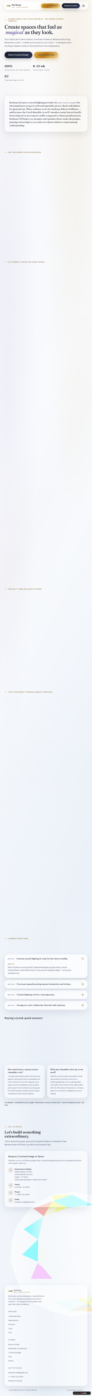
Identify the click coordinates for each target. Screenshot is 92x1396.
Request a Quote (70, 6)
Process (11, 1324)
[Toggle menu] (83, 5)
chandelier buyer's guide (24, 1102)
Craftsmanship (14, 1316)
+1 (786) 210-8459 (15, 1376)
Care (10, 1328)
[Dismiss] (89, 1393)
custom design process (70, 1102)
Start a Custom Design (18, 55)
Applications (13, 1320)
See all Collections (50, 6)
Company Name (15, 1220)
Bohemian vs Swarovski (17, 1348)
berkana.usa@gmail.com (18, 1372)
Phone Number (53, 1220)
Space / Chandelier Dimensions (61, 1232)
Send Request (18, 1266)
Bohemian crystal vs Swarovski (47, 1102)
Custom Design (14, 1352)
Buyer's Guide (13, 1344)
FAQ (10, 1332)
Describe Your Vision (17, 1245)
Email (10, 1232)
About (10, 1361)
